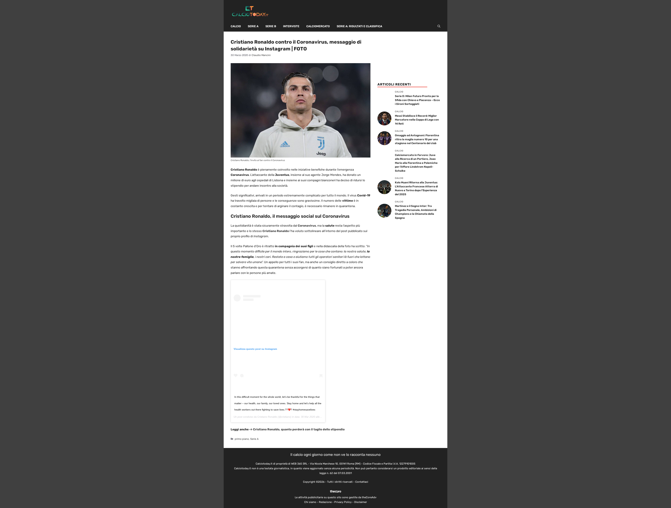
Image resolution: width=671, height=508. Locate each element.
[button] (439, 26)
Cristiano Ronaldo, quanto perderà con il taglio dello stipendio (299, 429)
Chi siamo (310, 502)
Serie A (253, 26)
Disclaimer (360, 502)
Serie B (270, 26)
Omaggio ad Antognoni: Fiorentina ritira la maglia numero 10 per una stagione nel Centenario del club (417, 139)
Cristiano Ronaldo (267, 416)
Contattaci (361, 481)
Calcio (236, 26)
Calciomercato (318, 26)
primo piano (242, 438)
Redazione (325, 502)
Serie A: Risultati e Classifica (359, 26)
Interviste (291, 26)
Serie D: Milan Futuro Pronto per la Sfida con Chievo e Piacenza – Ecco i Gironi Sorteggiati (417, 100)
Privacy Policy (343, 502)
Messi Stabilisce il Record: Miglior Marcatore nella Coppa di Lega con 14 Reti (417, 119)
